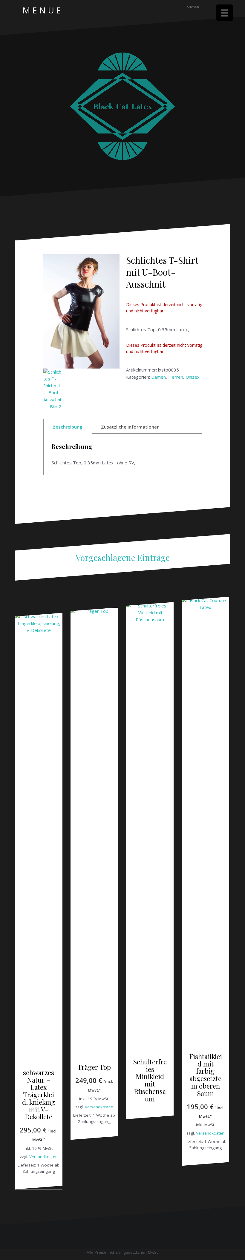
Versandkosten (43, 1156)
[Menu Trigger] (224, 12)
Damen (158, 377)
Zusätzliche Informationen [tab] (130, 427)
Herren (175, 377)
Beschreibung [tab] (67, 427)
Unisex (193, 377)
